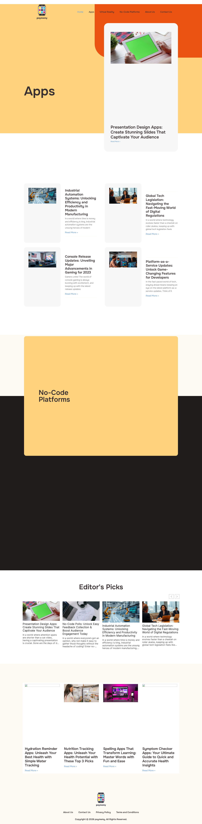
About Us (150, 11)
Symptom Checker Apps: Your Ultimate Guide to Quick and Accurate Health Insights (158, 757)
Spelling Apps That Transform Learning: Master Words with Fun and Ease (119, 755)
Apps (91, 11)
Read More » (115, 141)
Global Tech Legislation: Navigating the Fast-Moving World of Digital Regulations (161, 206)
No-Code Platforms (130, 11)
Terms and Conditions (127, 812)
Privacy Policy (103, 812)
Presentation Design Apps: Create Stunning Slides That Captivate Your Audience (138, 132)
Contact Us (166, 11)
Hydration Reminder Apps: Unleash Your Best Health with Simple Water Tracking (41, 757)
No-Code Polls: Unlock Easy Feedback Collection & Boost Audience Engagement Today (81, 628)
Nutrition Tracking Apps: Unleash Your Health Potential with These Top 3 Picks (81, 755)
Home (80, 11)
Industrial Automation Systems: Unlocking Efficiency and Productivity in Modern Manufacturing (80, 202)
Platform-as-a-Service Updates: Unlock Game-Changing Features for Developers (160, 270)
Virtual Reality (107, 11)
